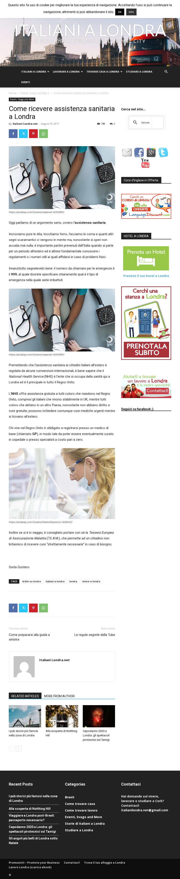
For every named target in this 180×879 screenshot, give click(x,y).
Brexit (69, 797)
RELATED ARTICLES (25, 696)
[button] (166, 72)
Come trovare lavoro (81, 810)
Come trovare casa (80, 804)
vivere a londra (91, 581)
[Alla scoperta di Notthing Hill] (62, 716)
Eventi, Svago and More (35, 93)
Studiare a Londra (139, 71)
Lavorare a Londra (66, 71)
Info (131, 12)
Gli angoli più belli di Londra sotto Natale (33, 841)
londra (73, 581)
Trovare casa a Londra (102, 71)
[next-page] (18, 748)
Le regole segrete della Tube (94, 635)
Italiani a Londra (33, 71)
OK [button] (120, 12)
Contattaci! (72, 862)
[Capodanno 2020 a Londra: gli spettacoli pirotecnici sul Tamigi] (99, 716)
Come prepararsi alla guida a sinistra (29, 637)
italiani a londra (55, 581)
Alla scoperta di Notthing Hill (29, 808)
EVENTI (25, 82)
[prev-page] (11, 748)
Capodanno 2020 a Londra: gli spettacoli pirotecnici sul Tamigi (96, 735)
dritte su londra (31, 581)
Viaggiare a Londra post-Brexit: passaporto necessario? (32, 818)
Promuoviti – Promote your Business (34, 862)
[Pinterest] (33, 133)
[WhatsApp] (43, 133)
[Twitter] (23, 133)
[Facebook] (13, 133)
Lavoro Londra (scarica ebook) (30, 867)
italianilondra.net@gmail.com (144, 810)
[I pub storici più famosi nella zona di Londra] (25, 716)
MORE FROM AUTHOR (59, 696)
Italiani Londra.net (25, 123)
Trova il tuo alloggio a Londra (104, 862)
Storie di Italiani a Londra (85, 823)
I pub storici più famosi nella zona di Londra (33, 798)
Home (12, 93)
